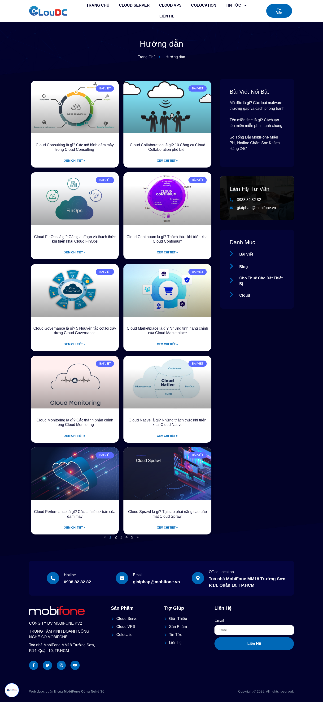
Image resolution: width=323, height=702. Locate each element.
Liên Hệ (167, 16)
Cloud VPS (170, 5)
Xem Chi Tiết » (74, 160)
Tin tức (233, 5)
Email (219, 620)
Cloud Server (134, 5)
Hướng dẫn (161, 44)
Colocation (203, 5)
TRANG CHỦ (97, 5)
